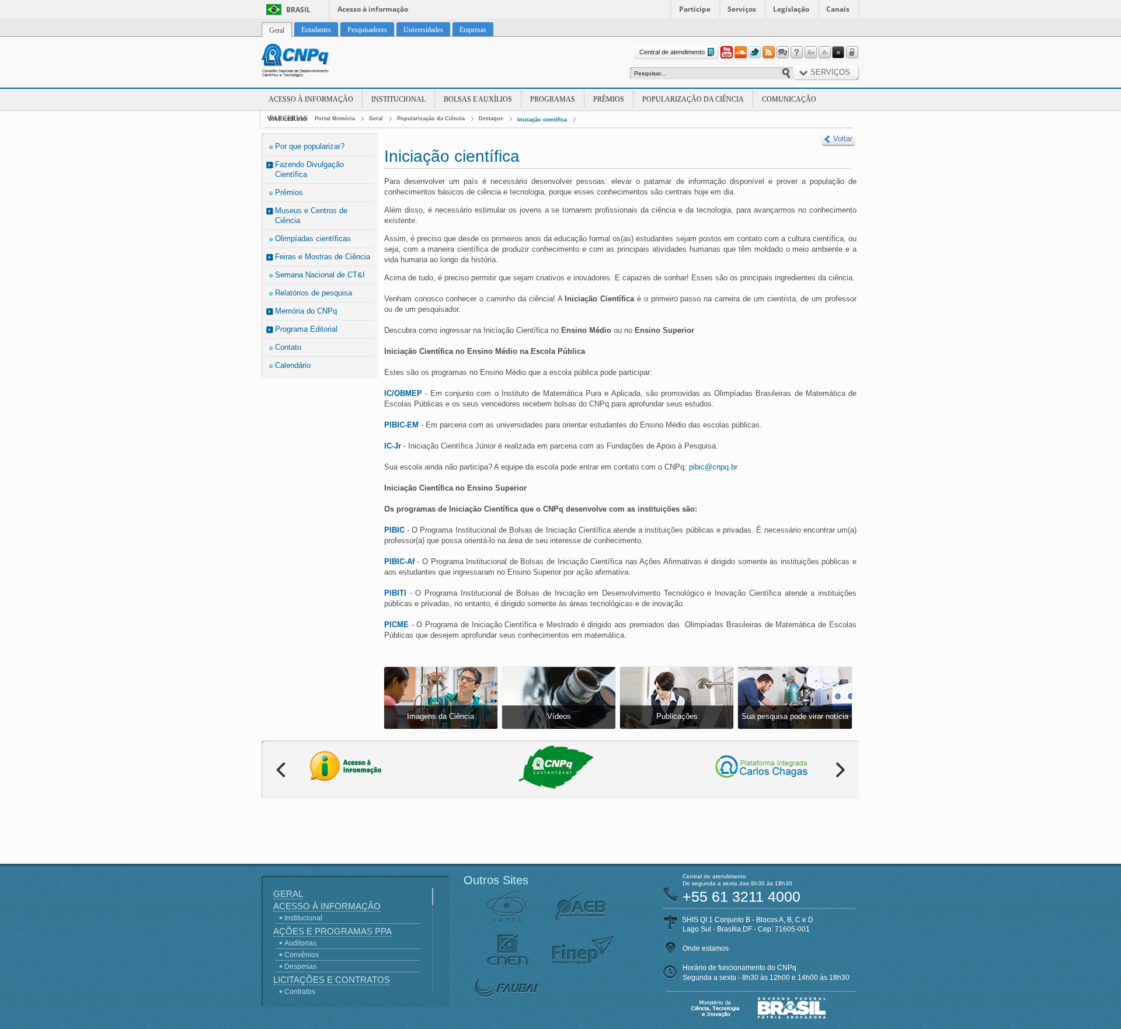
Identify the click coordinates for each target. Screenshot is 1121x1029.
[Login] (852, 52)
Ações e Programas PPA (332, 931)
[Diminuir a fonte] (824, 52)
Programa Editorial (306, 329)
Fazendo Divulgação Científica (309, 169)
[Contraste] (838, 52)
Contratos (299, 992)
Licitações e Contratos (331, 980)
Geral (376, 118)
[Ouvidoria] (782, 52)
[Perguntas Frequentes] (796, 52)
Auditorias (300, 943)
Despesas (300, 966)
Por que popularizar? (309, 146)
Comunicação (789, 99)
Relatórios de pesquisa (313, 292)
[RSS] (768, 52)
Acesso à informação (372, 9)
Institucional (398, 99)
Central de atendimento (672, 51)
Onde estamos (706, 948)
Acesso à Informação (311, 99)
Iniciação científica (542, 120)
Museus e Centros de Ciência (311, 215)
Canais (838, 9)
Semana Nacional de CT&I (320, 274)
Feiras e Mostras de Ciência (322, 256)
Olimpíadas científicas (313, 238)
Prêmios (608, 99)
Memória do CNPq (306, 311)
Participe (695, 9)
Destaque (491, 118)
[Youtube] (726, 52)
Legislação (791, 9)
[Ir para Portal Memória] (309, 62)
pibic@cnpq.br (713, 467)
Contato (288, 347)
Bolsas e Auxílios (478, 99)
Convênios (301, 955)
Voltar (842, 138)
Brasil (298, 10)
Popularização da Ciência (693, 99)
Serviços (741, 9)
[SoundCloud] (740, 52)
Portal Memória (335, 118)
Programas (552, 99)
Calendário (293, 365)
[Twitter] (754, 52)
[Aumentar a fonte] (810, 52)
